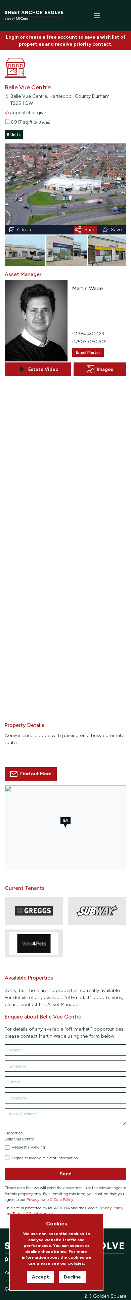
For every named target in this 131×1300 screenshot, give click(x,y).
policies (76, 1263)
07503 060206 (89, 342)
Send (66, 1174)
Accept (40, 1277)
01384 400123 (88, 334)
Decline (72, 1277)
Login (12, 37)
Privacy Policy (111, 1207)
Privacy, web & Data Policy (50, 1199)
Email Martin (88, 352)
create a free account (51, 37)
